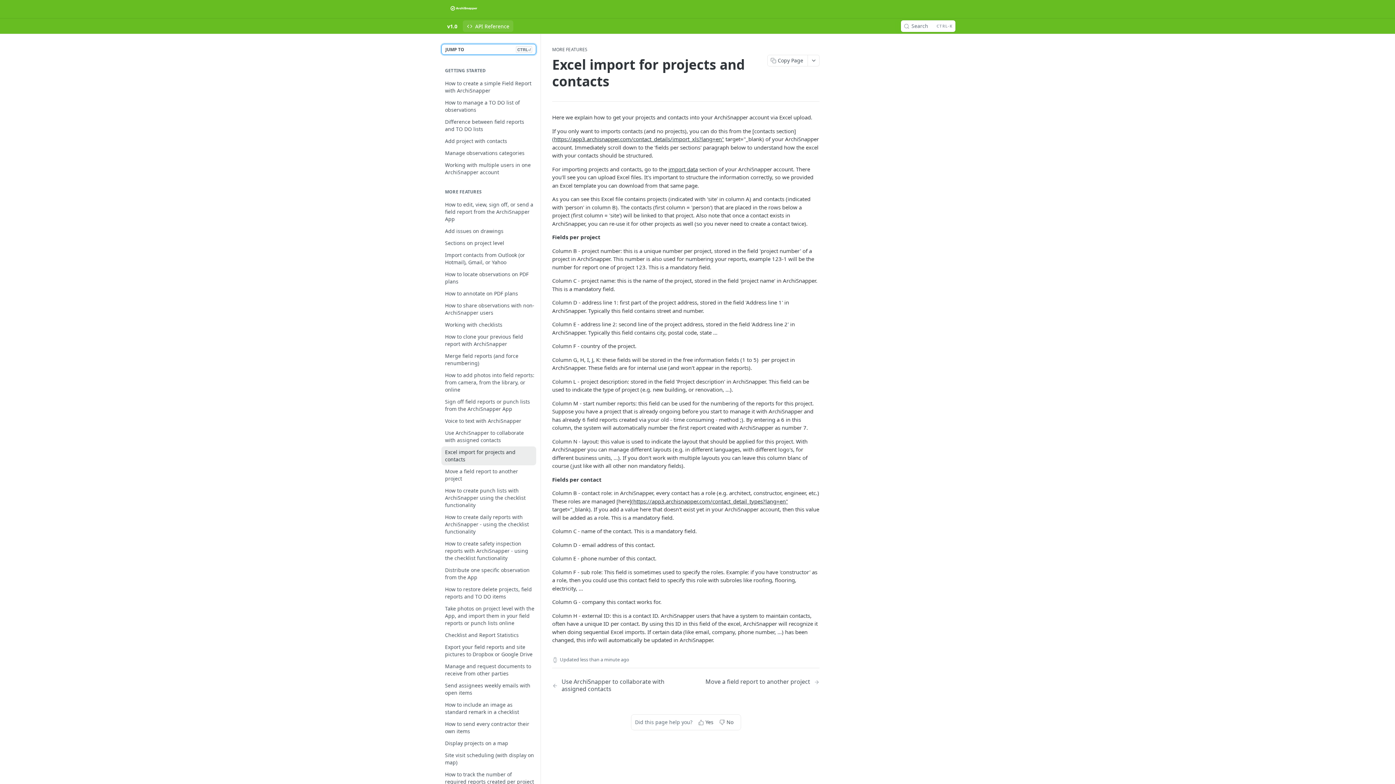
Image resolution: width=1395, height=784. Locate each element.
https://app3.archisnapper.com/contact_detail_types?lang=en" (710, 501)
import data (683, 169)
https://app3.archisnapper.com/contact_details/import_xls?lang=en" (639, 139)
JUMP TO (488, 49)
